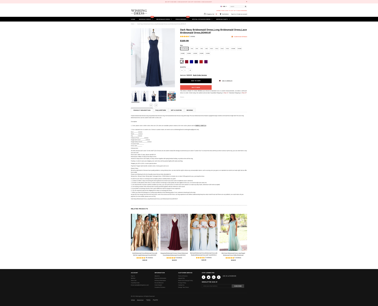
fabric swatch (200, 125)
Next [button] (156, 105)
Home (132, 24)
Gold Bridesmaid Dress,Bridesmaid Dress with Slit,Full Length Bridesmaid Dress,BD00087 (144, 254)
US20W (189, 53)
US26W (208, 53)
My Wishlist (225, 14)
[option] (153, 57)
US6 (202, 48)
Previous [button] (151, 105)
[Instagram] (213, 277)
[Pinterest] (218, 277)
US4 (197, 48)
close (246, 1)
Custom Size (184, 48)
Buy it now (196, 87)
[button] (187, 36)
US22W (195, 53)
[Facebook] (203, 277)
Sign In (233, 14)
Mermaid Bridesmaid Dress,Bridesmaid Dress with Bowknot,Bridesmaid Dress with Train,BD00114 (203, 254)
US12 (216, 48)
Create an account (242, 14)
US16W (239, 48)
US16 (227, 48)
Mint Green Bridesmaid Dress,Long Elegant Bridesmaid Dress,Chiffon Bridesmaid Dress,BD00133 (233, 254)
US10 (211, 48)
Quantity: (183, 67)
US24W (201, 53)
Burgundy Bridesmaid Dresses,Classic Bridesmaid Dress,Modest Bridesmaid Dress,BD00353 (174, 254)
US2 (192, 48)
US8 (206, 48)
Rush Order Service (200, 75)
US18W (182, 53)
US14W (233, 48)
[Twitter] (208, 277)
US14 (222, 48)
